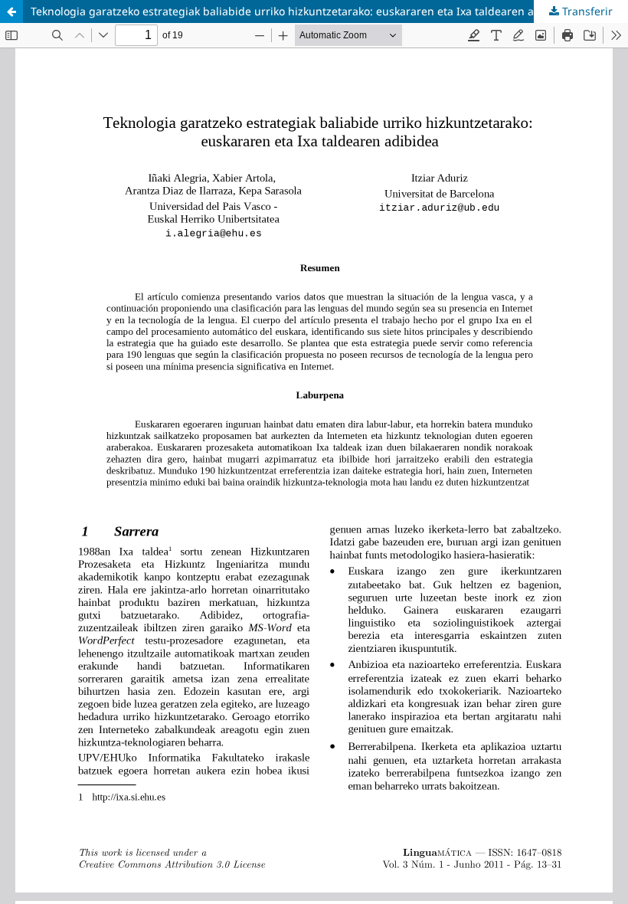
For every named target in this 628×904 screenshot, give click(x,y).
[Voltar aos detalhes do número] (11, 11)
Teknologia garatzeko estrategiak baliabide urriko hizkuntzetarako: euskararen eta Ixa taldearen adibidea (302, 11)
